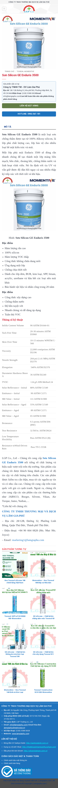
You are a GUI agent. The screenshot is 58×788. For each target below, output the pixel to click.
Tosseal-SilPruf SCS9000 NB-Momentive (14, 617)
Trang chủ (9, 71)
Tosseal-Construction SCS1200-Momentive (43, 691)
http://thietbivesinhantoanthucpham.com (39, 747)
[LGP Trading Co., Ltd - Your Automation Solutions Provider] (29, 8)
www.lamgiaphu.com (20, 733)
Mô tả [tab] (7, 127)
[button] (4, 9)
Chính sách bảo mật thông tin (15, 760)
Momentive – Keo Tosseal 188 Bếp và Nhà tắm (43, 581)
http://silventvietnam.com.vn (35, 751)
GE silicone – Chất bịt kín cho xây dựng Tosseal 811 (43, 653)
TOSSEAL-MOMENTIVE (25, 71)
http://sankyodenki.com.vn (37, 743)
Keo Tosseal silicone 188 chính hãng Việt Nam (15, 581)
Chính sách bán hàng (12, 763)
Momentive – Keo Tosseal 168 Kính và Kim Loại (15, 691)
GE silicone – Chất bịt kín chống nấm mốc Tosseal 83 (43, 617)
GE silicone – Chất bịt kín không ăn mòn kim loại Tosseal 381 (15, 654)
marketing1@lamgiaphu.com (28, 539)
